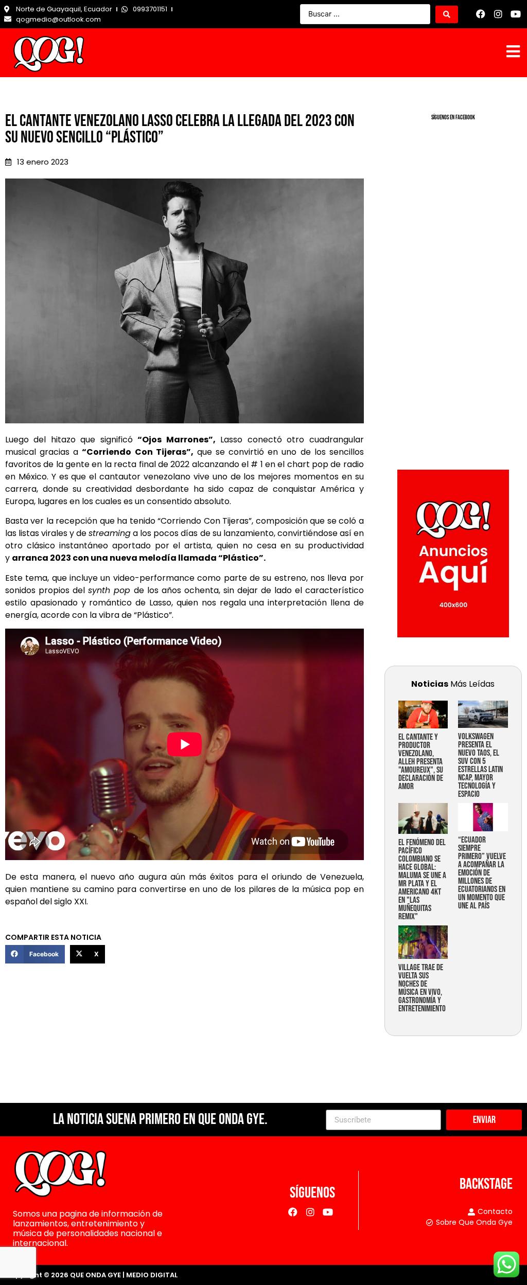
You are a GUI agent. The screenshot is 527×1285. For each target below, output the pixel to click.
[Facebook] (480, 14)
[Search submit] (446, 14)
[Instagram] (497, 14)
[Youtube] (515, 14)
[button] (35, 954)
